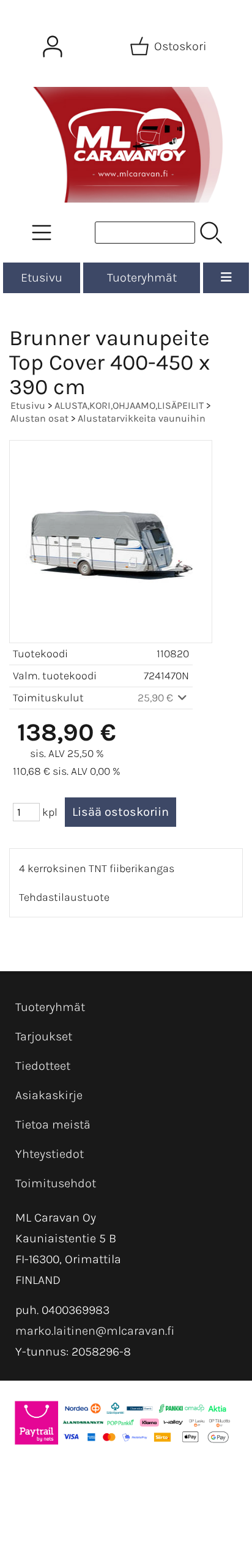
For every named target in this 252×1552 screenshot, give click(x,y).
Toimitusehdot (55, 1183)
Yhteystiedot (49, 1154)
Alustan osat (39, 418)
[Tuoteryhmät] (42, 232)
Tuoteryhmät (142, 277)
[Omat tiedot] (53, 46)
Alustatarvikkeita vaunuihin (142, 418)
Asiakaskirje (49, 1095)
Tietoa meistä (53, 1124)
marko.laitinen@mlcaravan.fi (94, 1331)
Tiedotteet (42, 1066)
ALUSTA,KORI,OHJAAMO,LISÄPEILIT (129, 405)
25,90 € (157, 697)
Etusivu (41, 277)
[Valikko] (226, 278)
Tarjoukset (43, 1036)
